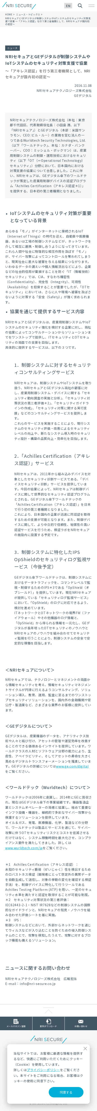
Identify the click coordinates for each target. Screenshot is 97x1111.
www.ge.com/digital (72, 766)
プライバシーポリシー (43, 1070)
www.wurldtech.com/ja (24, 848)
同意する (66, 1092)
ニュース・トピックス (28, 14)
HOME (8, 14)
